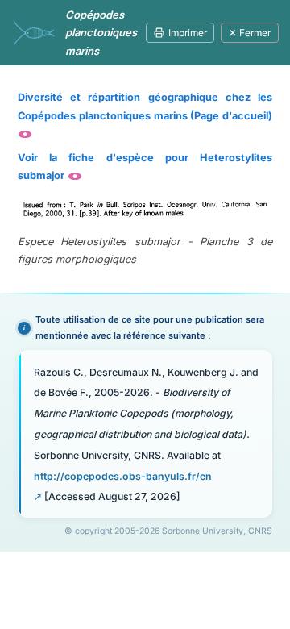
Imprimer (187, 33)
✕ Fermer (250, 33)
